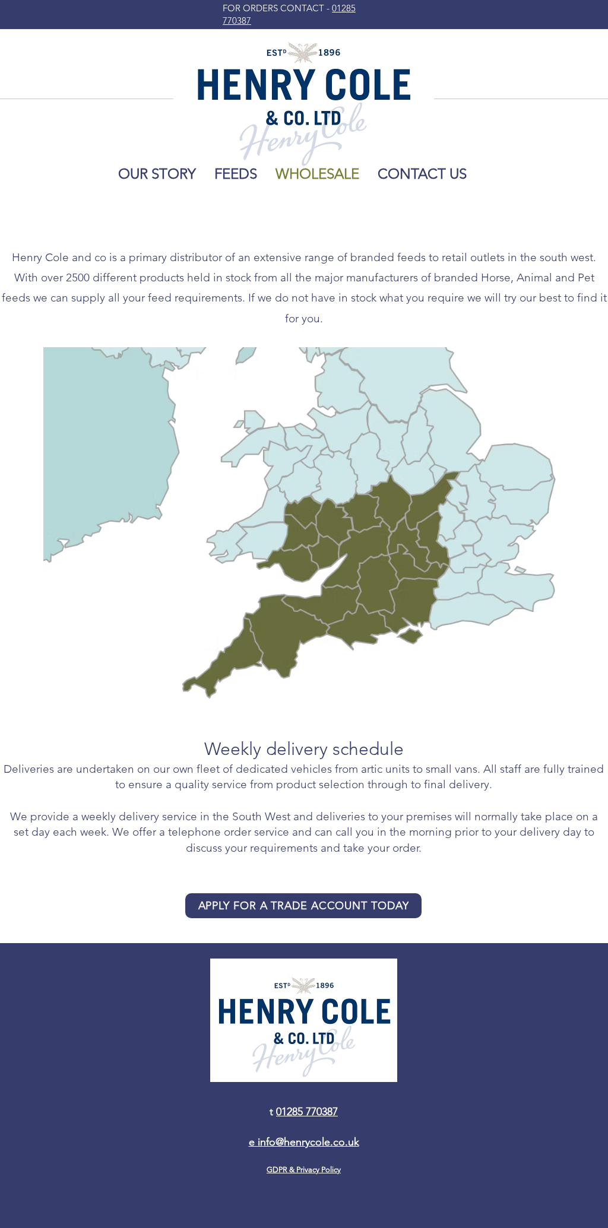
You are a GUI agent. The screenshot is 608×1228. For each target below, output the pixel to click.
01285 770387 (307, 1111)
